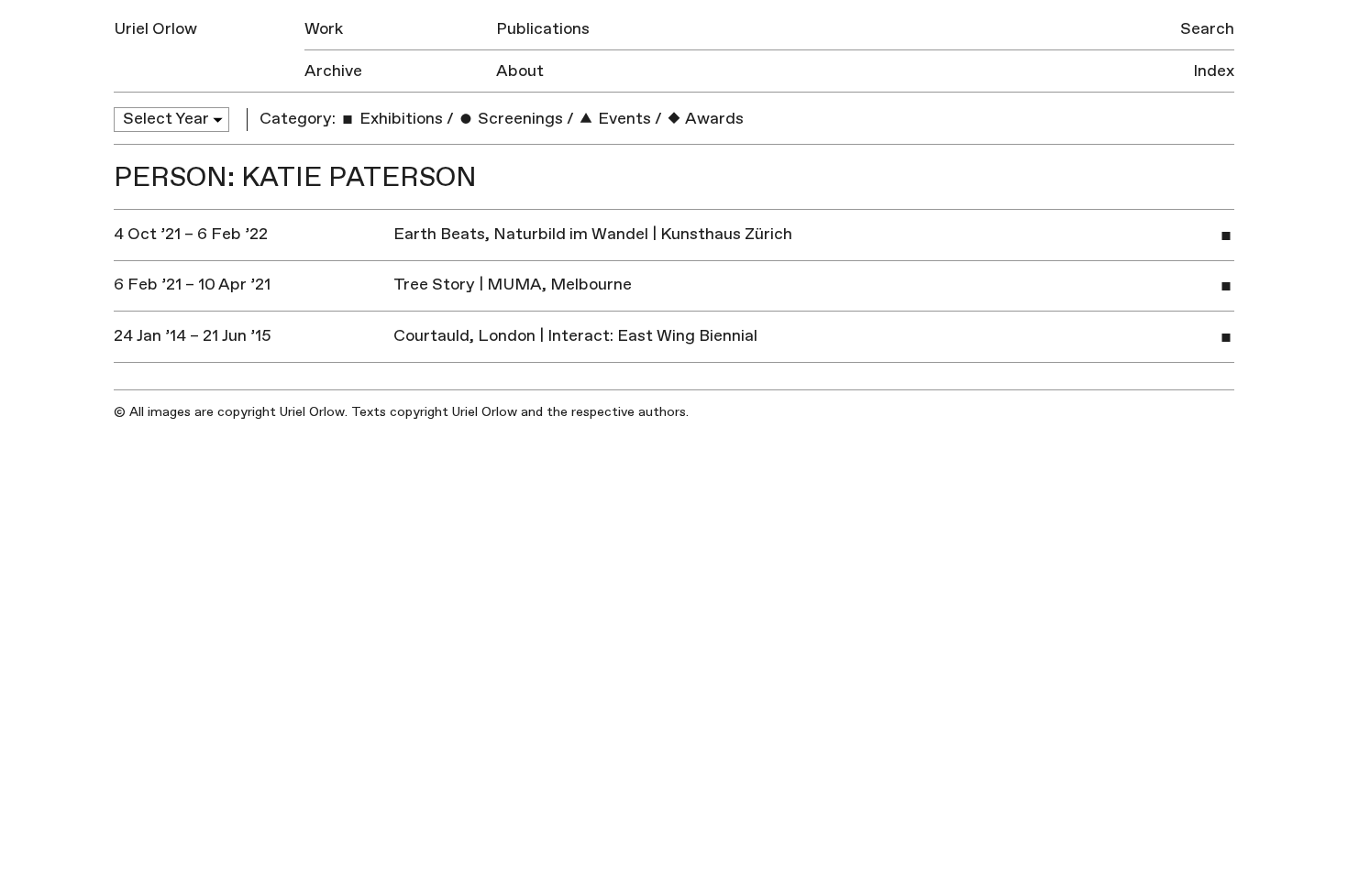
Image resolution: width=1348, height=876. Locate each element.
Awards (713, 118)
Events (622, 118)
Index (1213, 71)
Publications (543, 28)
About (520, 71)
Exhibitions (399, 118)
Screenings (518, 118)
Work (323, 28)
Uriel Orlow (155, 28)
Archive (333, 71)
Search (1207, 28)
